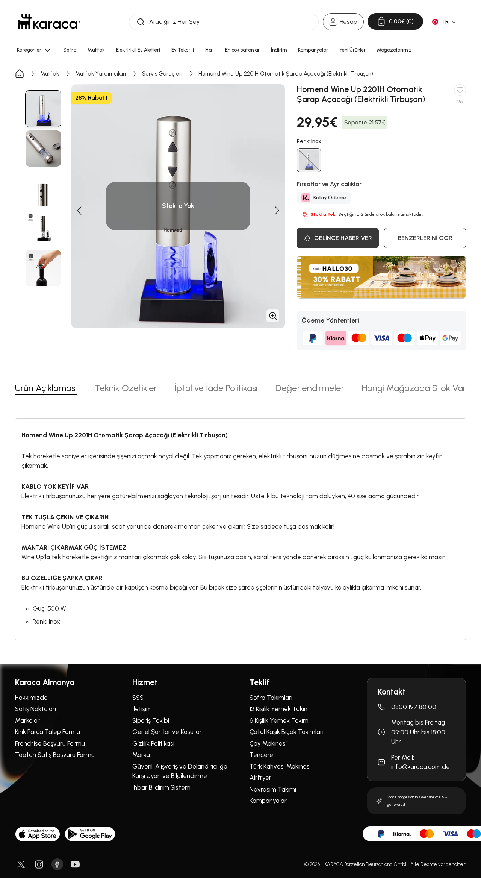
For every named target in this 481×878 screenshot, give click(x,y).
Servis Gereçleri (162, 73)
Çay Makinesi (268, 743)
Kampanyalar (268, 800)
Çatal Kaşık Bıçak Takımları (287, 731)
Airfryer (260, 777)
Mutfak (49, 73)
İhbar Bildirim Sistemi (162, 787)
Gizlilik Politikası (153, 743)
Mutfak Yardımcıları (100, 73)
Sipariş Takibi (150, 720)
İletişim (142, 709)
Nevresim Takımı (273, 789)
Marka (141, 754)
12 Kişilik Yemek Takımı (280, 709)
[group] (43, 108)
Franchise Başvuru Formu (50, 743)
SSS (138, 697)
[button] (78, 210)
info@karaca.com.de (420, 766)
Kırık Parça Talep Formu (47, 731)
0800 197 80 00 (413, 707)
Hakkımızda (31, 697)
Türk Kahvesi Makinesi (280, 766)
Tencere (261, 754)
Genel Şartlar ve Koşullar (167, 731)
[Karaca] (49, 21)
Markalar (27, 720)
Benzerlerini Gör (425, 237)
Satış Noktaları (35, 709)
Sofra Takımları (271, 697)
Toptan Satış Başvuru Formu (55, 754)
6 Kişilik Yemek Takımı (280, 720)
